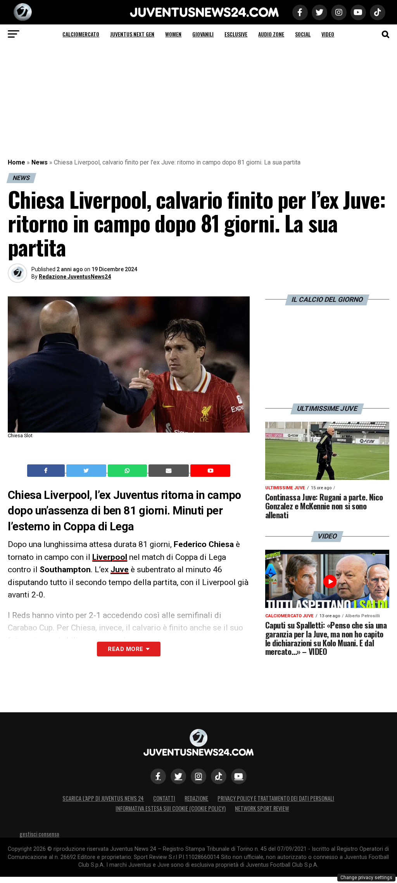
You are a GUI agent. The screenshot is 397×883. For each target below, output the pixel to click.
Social (303, 34)
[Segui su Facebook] (158, 776)
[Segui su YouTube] (239, 776)
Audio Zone (271, 34)
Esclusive (235, 34)
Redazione (196, 798)
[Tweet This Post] (87, 470)
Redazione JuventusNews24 (75, 277)
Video (327, 34)
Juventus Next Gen (132, 34)
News (39, 162)
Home (16, 162)
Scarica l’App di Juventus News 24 (103, 798)
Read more (125, 649)
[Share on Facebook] (47, 470)
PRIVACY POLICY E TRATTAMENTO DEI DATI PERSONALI (275, 798)
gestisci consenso (39, 834)
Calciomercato (80, 34)
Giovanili (203, 34)
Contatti (164, 798)
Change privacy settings (366, 877)
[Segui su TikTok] (218, 776)
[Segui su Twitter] (178, 776)
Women (173, 34)
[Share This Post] (128, 470)
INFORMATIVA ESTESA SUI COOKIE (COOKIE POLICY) (171, 808)
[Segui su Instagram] (198, 776)
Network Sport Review (262, 808)
